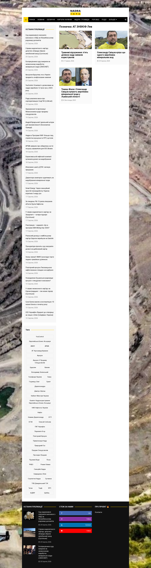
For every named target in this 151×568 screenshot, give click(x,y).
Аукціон (40, 355)
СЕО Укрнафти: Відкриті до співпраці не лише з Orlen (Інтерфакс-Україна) (40, 313)
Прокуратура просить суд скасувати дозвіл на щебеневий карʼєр (39, 247)
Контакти (98, 512)
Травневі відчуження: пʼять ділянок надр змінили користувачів (74, 55)
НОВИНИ (40, 20)
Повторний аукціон (40, 436)
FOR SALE (95, 20)
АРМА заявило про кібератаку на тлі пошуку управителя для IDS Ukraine (39, 147)
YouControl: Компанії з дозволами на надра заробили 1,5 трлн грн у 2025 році (39, 87)
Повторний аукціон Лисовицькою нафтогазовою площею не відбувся (39, 269)
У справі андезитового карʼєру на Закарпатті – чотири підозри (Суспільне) (38, 214)
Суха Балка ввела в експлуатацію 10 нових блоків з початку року (40, 303)
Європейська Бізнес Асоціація (40, 341)
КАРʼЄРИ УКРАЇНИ (64, 20)
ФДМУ (32, 493)
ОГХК (31, 422)
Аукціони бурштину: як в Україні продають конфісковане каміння (38, 76)
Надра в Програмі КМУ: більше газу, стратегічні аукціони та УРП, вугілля (40, 136)
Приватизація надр (40, 441)
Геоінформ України (35, 377)
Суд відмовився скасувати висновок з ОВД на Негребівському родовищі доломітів (39, 37)
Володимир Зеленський (39, 372)
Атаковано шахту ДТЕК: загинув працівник (38, 168)
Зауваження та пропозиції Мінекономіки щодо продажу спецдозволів (37, 111)
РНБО (31, 464)
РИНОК (32, 20)
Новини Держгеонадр (36, 417)
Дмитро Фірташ (39, 391)
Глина (49, 377)
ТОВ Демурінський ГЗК (40, 483)
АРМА (47, 346)
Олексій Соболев (45, 422)
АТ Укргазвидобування (40, 351)
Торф (40, 488)
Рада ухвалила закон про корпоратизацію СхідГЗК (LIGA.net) (39, 100)
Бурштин (33, 367)
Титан (31, 488)
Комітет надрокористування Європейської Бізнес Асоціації (40, 402)
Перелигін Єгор (39, 431)
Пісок (49, 460)
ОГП (50, 417)
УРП (49, 488)
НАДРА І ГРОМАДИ (81, 20)
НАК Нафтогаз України (40, 408)
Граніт (48, 382)
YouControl (40, 337)
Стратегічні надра (34, 479)
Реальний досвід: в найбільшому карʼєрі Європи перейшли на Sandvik (39, 237)
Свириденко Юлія (40, 474)
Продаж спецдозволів (40, 450)
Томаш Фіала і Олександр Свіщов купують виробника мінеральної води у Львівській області (74, 93)
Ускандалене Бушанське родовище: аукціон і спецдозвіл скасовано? (39, 279)
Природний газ (40, 446)
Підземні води (34, 460)
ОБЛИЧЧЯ (51, 20)
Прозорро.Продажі (40, 455)
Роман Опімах (45, 464)
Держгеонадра (40, 386)
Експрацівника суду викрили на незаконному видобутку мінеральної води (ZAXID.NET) (38, 64)
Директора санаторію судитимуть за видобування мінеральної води (40, 179)
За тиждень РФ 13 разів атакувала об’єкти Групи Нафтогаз (39, 202)
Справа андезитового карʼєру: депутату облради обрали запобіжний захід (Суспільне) (37, 51)
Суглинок (48, 479)
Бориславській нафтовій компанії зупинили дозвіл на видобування (38, 158)
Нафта (40, 412)
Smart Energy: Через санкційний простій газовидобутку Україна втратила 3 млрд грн (38, 190)
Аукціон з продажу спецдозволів (40, 361)
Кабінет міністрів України (40, 396)
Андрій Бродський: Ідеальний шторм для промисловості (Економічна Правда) (40, 124)
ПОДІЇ (104, 20)
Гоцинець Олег (34, 382)
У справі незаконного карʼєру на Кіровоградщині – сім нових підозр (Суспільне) (39, 291)
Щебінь (46, 493)
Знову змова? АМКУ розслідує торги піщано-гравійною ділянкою (40, 258)
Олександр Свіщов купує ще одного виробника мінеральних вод (111, 55)
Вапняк (47, 367)
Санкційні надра (40, 469)
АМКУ (33, 346)
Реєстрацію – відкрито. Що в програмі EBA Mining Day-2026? (37, 226)
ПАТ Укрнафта (40, 427)
